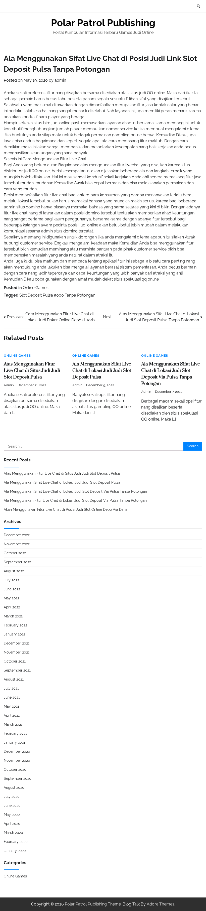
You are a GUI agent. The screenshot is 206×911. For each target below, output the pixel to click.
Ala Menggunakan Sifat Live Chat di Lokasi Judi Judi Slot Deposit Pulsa (101, 370)
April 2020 (12, 824)
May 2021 (11, 706)
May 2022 (11, 598)
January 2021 (14, 742)
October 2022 (15, 553)
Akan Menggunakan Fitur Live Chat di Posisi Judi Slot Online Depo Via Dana (66, 509)
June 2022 (12, 589)
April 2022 (12, 607)
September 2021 (17, 670)
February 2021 (15, 733)
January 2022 (14, 634)
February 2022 (15, 625)
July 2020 (12, 797)
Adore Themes (160, 904)
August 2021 (14, 679)
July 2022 (11, 580)
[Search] (198, 6)
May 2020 (12, 815)
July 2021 (11, 688)
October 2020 (15, 769)
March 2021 (13, 724)
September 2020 (17, 778)
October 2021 (15, 661)
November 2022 (17, 544)
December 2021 (16, 643)
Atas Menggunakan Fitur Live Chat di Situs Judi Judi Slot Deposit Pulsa (32, 370)
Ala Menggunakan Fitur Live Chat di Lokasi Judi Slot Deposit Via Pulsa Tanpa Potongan (75, 500)
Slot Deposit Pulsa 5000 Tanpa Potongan (57, 295)
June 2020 (12, 806)
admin (60, 80)
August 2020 (14, 788)
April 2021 (12, 715)
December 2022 (17, 535)
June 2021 (12, 697)
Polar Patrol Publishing (103, 22)
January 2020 (15, 851)
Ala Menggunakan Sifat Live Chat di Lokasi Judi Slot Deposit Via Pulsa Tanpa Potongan (75, 491)
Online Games (35, 287)
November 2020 (17, 760)
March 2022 (13, 616)
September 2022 (17, 562)
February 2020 (16, 842)
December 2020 (17, 751)
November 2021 (16, 652)
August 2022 (14, 571)
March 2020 (13, 833)
